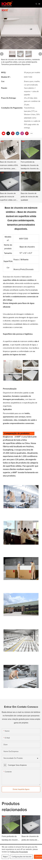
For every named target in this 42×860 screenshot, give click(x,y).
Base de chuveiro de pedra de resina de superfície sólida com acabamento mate (8, 197)
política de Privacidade (19, 852)
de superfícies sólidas (12, 443)
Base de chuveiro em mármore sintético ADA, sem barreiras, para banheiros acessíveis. (9, 165)
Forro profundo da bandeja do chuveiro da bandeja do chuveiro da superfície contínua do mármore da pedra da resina (29, 165)
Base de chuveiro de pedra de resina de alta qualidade (29, 196)
